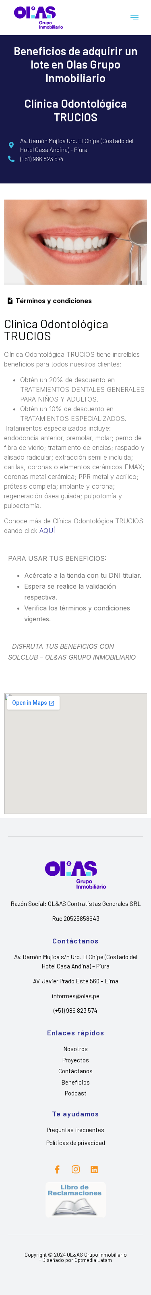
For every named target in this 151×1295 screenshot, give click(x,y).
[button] (75, 301)
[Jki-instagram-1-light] (76, 1170)
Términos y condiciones (53, 301)
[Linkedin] (94, 1170)
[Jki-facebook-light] (57, 1170)
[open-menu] (135, 17)
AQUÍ (47, 531)
